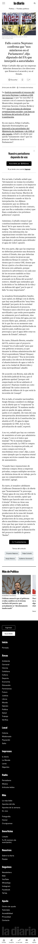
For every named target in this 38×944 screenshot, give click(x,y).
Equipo (5, 859)
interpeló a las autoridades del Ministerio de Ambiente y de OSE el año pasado (18, 131)
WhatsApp (6, 883)
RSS (3, 876)
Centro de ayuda (9, 906)
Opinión (5, 706)
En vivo (5, 811)
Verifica (5, 720)
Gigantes (5, 767)
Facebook (6, 890)
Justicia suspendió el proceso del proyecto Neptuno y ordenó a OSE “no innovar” (18, 95)
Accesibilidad (7, 913)
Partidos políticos (23, 9)
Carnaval (5, 664)
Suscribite (9, 634)
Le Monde (6, 760)
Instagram (6, 886)
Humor (5, 820)
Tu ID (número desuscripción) (9, 841)
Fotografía (6, 816)
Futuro (4, 692)
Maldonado (6, 736)
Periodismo (6, 780)
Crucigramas (7, 823)
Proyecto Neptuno (12, 553)
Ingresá (27, 169)
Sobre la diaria (8, 856)
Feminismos (7, 689)
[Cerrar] (34, 151)
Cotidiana (6, 671)
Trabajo (5, 716)
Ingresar (8, 627)
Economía (6, 682)
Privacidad (6, 917)
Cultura (5, 675)
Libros (4, 699)
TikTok (4, 893)
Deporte (5, 678)
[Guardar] (22, 80)
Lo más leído (7, 801)
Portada (5, 648)
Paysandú (6, 740)
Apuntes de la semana (11, 807)
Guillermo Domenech (25, 558)
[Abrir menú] (3, 3)
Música (5, 784)
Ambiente (6, 661)
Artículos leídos (8, 787)
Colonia (5, 733)
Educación (6, 685)
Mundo (5, 702)
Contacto (5, 920)
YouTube (5, 879)
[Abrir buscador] (34, 3)
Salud (4, 713)
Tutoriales (6, 910)
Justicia (5, 696)
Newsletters (7, 872)
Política (11, 9)
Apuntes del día (8, 804)
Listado (5, 837)
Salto (4, 743)
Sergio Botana (10, 558)
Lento (4, 764)
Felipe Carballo (27, 553)
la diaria (5, 757)
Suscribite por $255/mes (19, 163)
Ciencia (5, 668)
